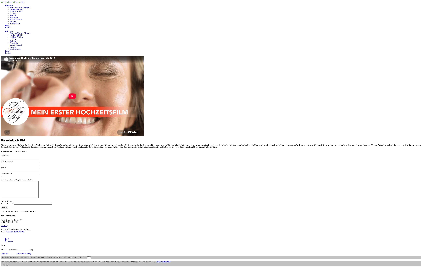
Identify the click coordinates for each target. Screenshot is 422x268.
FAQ (7, 239)
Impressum (4, 254)
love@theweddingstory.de (15, 231)
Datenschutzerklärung (23, 254)
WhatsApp (4, 226)
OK (89, 257)
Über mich (9, 241)
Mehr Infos (82, 257)
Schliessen (4, 265)
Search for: (4, 250)
